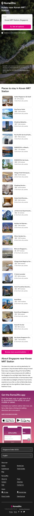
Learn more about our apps (9, 414)
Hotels (3, 466)
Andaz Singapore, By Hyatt (22, 97)
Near (4, 17)
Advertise (20, 482)
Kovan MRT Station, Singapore (16, 20)
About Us (4, 479)
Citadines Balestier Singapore (20, 123)
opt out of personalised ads (21, 70)
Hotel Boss (17, 299)
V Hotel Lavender (19, 274)
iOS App (5, 492)
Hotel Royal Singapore (21, 312)
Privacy (11, 512)
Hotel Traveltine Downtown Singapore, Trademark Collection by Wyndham (23, 288)
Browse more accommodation (15, 352)
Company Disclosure (24, 509)
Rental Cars (20, 466)
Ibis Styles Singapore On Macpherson (22, 338)
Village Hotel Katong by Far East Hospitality (21, 173)
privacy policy (6, 70)
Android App (22, 492)
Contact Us (20, 485)
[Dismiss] (30, 66)
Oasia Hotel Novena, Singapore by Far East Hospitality (21, 199)
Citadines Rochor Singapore (19, 186)
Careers (4, 482)
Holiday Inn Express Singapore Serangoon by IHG (22, 225)
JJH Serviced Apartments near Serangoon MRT (22, 211)
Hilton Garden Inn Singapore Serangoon (21, 237)
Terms (15, 512)
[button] (17, 27)
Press (18, 479)
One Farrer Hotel (19, 109)
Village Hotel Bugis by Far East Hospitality (22, 262)
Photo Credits (6, 496)
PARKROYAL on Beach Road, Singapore (21, 148)
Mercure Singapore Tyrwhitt (20, 249)
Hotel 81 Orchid (19, 325)
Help (3, 485)
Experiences (5, 469)
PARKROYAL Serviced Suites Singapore (21, 161)
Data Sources (21, 496)
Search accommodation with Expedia (15, 33)
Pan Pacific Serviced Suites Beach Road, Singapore (22, 135)
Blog (3, 471)
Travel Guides (21, 469)
